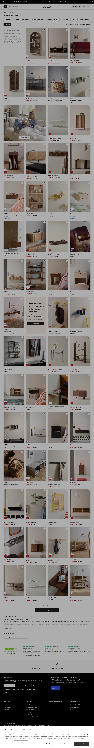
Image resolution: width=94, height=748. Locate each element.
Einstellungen (50, 744)
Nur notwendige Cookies (64, 744)
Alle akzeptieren (81, 744)
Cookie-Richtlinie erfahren (21, 740)
